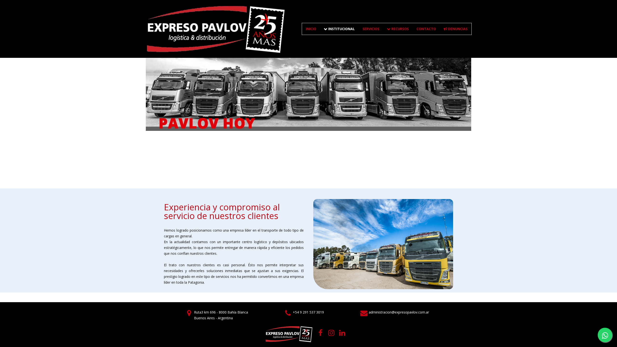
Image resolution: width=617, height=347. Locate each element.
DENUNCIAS (456, 29)
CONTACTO (426, 29)
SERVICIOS (370, 29)
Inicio (311, 29)
